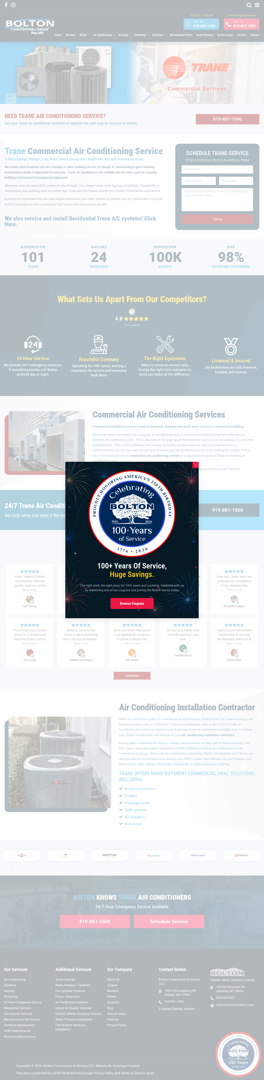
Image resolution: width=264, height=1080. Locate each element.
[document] (132, 540)
